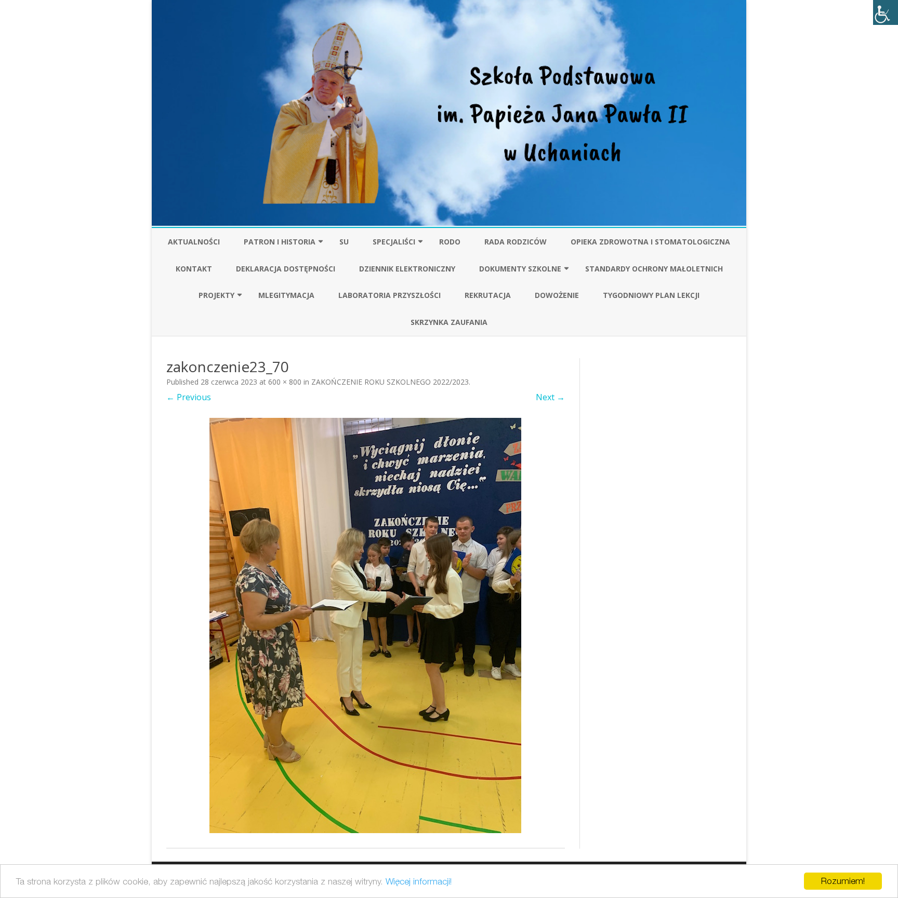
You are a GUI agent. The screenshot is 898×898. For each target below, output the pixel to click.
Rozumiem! (843, 881)
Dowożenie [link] (557, 295)
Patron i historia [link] (279, 242)
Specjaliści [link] (394, 242)
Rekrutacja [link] (488, 295)
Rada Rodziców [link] (515, 242)
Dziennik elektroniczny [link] (407, 269)
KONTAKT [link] (194, 269)
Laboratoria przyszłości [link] (389, 295)
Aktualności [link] (194, 242)
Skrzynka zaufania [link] (449, 322)
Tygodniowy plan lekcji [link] (651, 295)
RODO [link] (449, 242)
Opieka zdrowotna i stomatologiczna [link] (650, 242)
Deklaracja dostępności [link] (285, 269)
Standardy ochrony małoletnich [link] (654, 269)
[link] (885, 12)
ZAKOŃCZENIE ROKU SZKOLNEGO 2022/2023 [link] (390, 382)
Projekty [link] (216, 295)
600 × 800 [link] (284, 382)
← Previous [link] (188, 397)
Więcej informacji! (419, 881)
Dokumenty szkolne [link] (520, 269)
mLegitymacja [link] (286, 295)
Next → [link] (550, 397)
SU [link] (344, 242)
